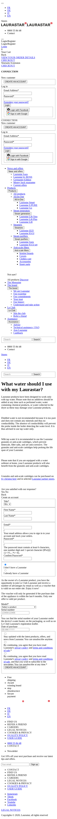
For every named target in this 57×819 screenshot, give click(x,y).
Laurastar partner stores (43, 479)
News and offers (15, 168)
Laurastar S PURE (28, 205)
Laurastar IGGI (26, 233)
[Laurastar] (28, 24)
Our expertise (19, 293)
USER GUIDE (14, 738)
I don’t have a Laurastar (15, 567)
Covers (22, 256)
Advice (16, 324)
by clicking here (9, 479)
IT (8, 13)
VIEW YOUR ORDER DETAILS (18, 57)
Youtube (11, 802)
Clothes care (25, 258)
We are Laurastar (21, 291)
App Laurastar (20, 330)
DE (9, 10)
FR (8, 7)
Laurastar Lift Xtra (28, 216)
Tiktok (10, 796)
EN (9, 16)
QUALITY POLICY (17, 735)
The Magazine (14, 282)
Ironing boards (26, 253)
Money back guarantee (24, 182)
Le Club (11, 307)
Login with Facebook (19, 110)
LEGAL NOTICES (10, 810)
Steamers (17, 224)
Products (11, 188)
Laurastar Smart (27, 202)
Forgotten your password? (16, 102)
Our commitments (22, 296)
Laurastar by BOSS (22, 177)
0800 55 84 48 (14, 743)
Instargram (12, 794)
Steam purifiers (20, 236)
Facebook (12, 799)
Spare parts (24, 264)
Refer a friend (20, 316)
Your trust (18, 299)
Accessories (25, 261)
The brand (12, 285)
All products (19, 194)
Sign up (34, 764)
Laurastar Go (25, 208)
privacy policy (21, 647)
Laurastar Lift (26, 222)
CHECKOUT (8, 60)
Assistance (12, 318)
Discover (24, 279)
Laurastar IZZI (26, 230)
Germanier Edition (22, 179)
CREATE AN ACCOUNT (15, 82)
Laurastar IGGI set (28, 244)
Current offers (20, 185)
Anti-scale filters (21, 247)
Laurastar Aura (20, 174)
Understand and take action (26, 304)
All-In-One (18, 196)
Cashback (18, 333)
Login (4, 46)
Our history (18, 302)
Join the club (19, 313)
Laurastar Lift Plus (28, 219)
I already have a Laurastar (16, 573)
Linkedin (11, 805)
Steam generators (21, 210)
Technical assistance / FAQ (26, 327)
